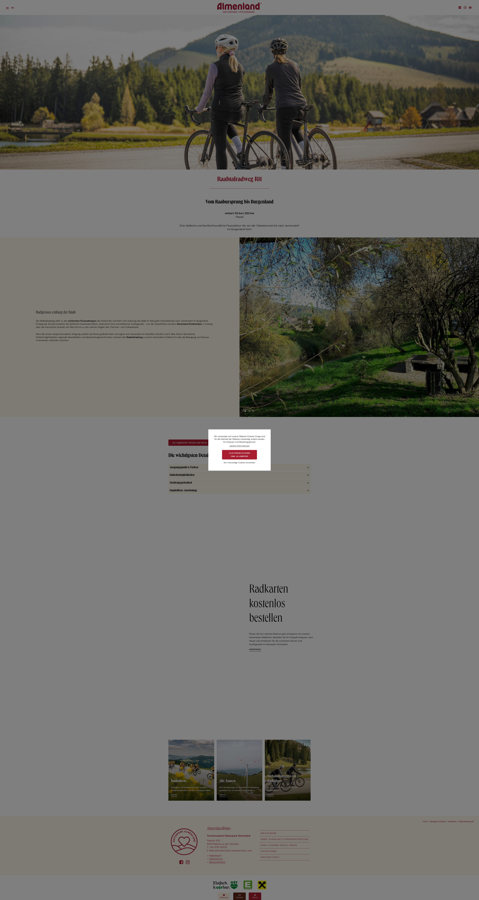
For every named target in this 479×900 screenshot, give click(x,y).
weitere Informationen (240, 446)
